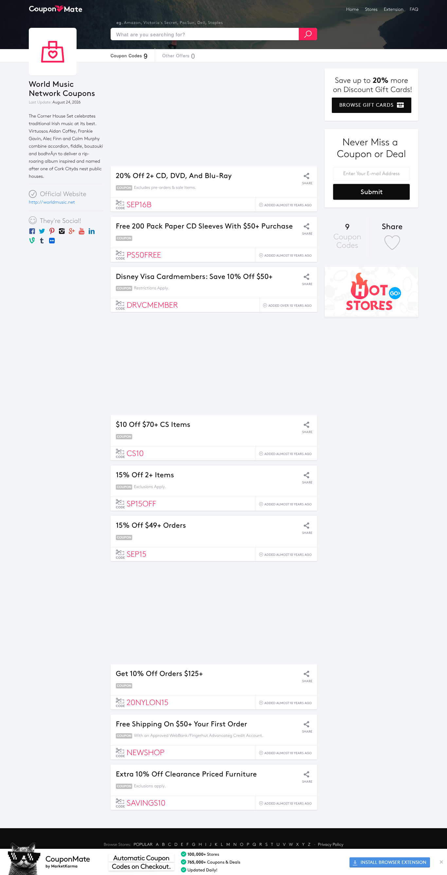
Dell (201, 23)
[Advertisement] (214, 114)
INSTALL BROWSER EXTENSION (392, 862)
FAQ (414, 9)
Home (352, 9)
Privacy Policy (331, 844)
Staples (215, 23)
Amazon (132, 23)
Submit (372, 192)
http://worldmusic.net (52, 202)
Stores (371, 9)
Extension (393, 9)
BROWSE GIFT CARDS (367, 105)
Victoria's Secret (160, 23)
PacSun (187, 23)
